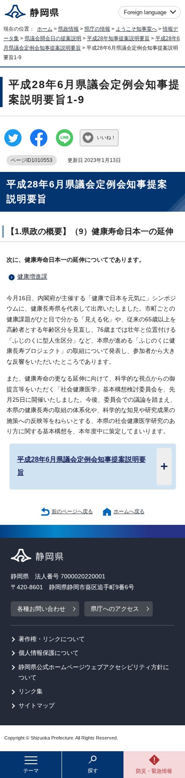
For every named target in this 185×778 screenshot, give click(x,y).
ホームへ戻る (129, 511)
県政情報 (68, 29)
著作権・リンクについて (51, 639)
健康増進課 (32, 276)
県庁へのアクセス (115, 609)
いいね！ (106, 137)
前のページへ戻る (72, 511)
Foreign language (145, 12)
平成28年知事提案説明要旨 (118, 38)
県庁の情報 (97, 29)
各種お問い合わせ (41, 609)
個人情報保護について (48, 653)
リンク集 (30, 691)
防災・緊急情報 (154, 771)
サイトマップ (36, 705)
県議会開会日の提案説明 (53, 38)
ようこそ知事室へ (136, 29)
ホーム (44, 29)
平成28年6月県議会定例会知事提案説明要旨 (81, 465)
